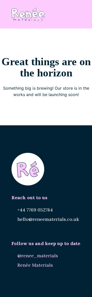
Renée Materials (35, 265)
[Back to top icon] (81, 286)
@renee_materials (37, 256)
